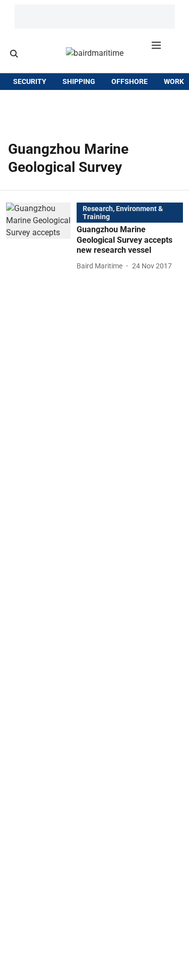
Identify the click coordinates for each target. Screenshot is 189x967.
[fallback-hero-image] (41, 237)
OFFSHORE (129, 81)
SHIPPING (78, 81)
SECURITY (29, 81)
